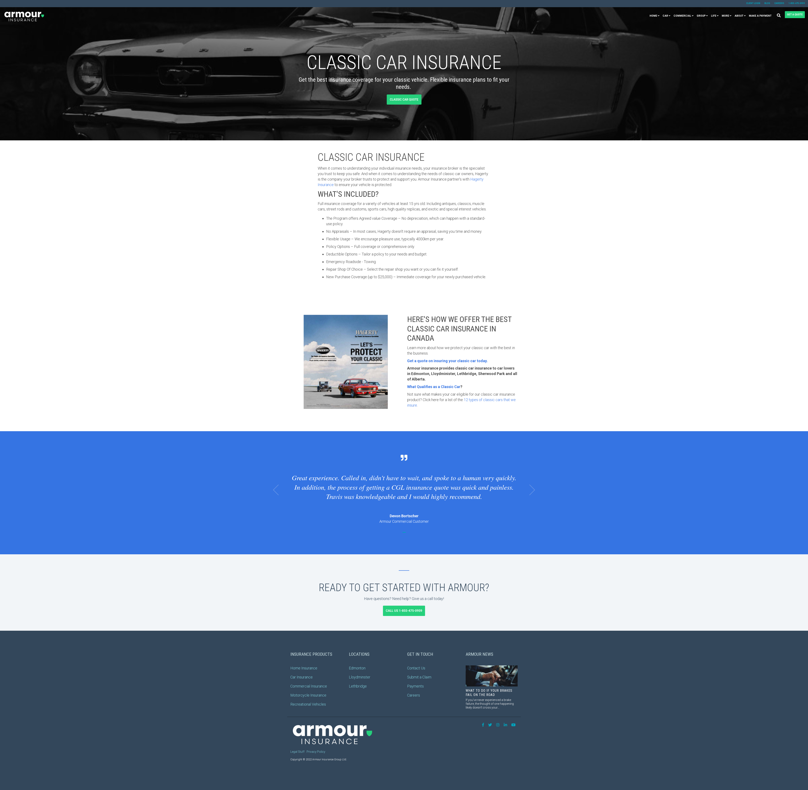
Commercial (682, 15)
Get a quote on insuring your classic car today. (447, 361)
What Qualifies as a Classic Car (433, 386)
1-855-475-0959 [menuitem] (796, 3)
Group (701, 15)
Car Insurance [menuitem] (301, 677)
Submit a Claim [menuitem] (419, 677)
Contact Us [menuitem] (416, 668)
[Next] (529, 490)
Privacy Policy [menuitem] (316, 751)
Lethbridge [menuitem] (358, 686)
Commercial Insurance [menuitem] (308, 686)
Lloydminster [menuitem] (359, 677)
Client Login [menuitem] (753, 3)
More (725, 15)
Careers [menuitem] (779, 3)
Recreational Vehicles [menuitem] (308, 704)
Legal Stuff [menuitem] (297, 751)
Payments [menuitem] (415, 686)
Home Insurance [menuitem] (303, 668)
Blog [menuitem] (767, 3)
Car (665, 15)
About (739, 15)
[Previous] (278, 490)
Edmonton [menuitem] (357, 668)
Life (713, 15)
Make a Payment (760, 15)
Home (653, 15)
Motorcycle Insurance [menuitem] (308, 695)
